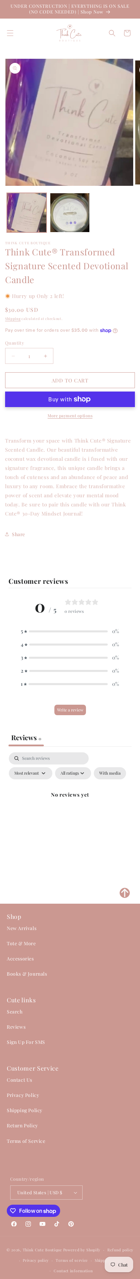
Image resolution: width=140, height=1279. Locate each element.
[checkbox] (110, 773)
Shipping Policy (24, 1110)
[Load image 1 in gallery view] (27, 212)
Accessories (20, 958)
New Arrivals (21, 928)
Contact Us (19, 1080)
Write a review (70, 709)
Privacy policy (36, 1260)
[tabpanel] (70, 810)
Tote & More (21, 943)
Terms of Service (26, 1141)
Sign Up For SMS (26, 1042)
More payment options (70, 415)
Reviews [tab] (26, 737)
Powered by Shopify (82, 1249)
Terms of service (72, 1260)
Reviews (16, 1027)
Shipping (13, 318)
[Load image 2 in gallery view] (70, 212)
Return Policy (22, 1125)
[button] (10, 33)
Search (15, 1011)
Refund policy (120, 1249)
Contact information (73, 1270)
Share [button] (18, 534)
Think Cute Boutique (42, 1249)
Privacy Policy (23, 1095)
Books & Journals (27, 974)
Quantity (14, 343)
